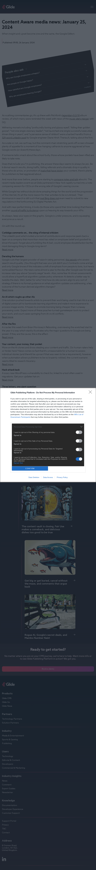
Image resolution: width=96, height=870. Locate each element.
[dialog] (48, 435)
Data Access (48, 477)
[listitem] (48, 426)
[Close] (91, 392)
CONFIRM (30, 468)
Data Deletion (33, 477)
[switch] (79, 432)
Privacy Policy (62, 477)
